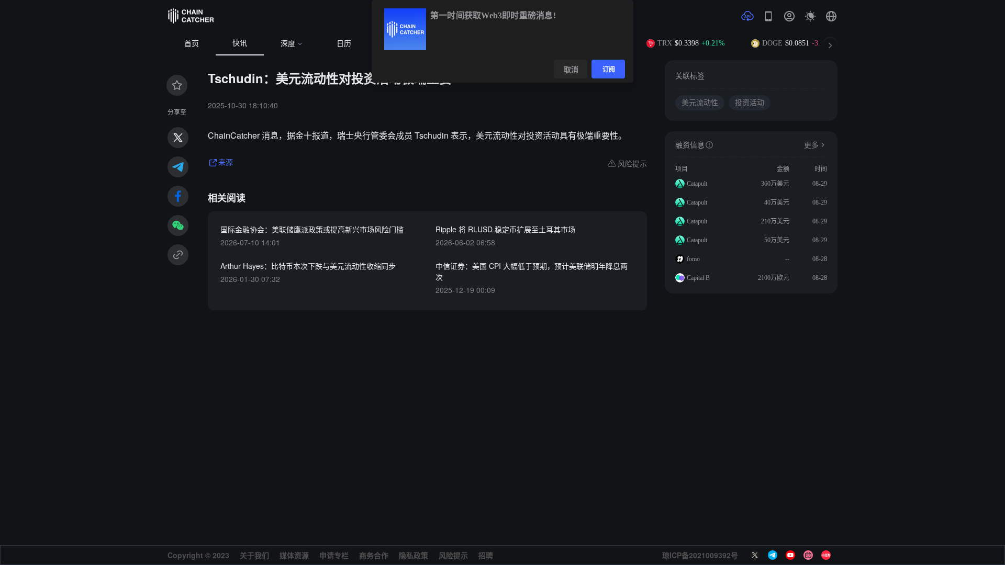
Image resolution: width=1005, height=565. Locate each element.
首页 (191, 44)
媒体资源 (294, 555)
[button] (831, 16)
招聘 (485, 555)
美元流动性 (700, 103)
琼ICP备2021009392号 (700, 555)
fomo (693, 259)
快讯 (239, 43)
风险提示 (453, 555)
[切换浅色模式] (810, 16)
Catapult (697, 183)
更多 (811, 145)
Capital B (698, 277)
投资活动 (749, 103)
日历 (344, 44)
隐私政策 (413, 555)
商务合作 (373, 555)
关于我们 (254, 555)
